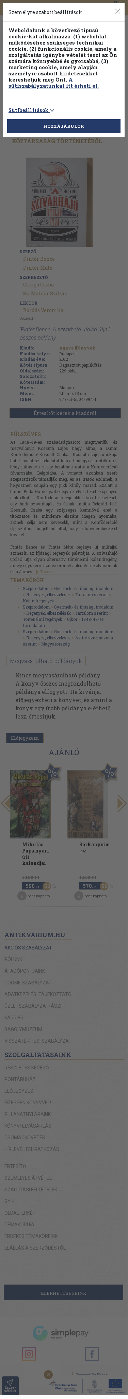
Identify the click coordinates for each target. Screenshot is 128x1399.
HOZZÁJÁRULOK (63, 126)
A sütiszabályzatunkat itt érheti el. (54, 82)
